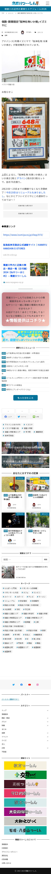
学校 (18, 609)
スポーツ (19, 596)
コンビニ (37, 592)
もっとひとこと (25, 397)
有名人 (27, 634)
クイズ (4, 740)
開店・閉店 (6, 718)
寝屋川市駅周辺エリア (13, 618)
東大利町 (7, 639)
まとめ (4, 729)
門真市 (20, 643)
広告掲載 (5, 859)
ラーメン (42, 596)
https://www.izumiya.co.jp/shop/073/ (23, 234)
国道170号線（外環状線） (29, 605)
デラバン (21, 178)
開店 (38, 643)
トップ (4, 710)
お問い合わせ (6, 863)
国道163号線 (9, 605)
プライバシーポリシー (10, 852)
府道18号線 (32, 630)
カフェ (26, 592)
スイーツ (7, 596)
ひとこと (40, 32)
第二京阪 (36, 639)
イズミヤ (29, 424)
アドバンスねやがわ (12, 424)
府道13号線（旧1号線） (13, 630)
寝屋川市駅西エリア (12, 622)
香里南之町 (8, 647)
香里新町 (7, 651)
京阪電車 (23, 601)
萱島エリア (8, 643)
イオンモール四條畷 (29, 588)
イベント (5, 736)
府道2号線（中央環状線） (14, 626)
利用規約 (5, 848)
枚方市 (19, 639)
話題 (6, 35)
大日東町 (7, 609)
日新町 (7, 634)
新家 (44, 630)
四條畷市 (35, 601)
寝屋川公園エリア (11, 613)
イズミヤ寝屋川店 (11, 428)
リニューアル (9, 601)
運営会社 (5, 855)
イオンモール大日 (11, 592)
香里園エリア (23, 647)
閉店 (30, 643)
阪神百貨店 (9, 435)
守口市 (27, 609)
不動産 (4, 752)
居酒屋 (27, 622)
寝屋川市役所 (28, 613)
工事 (37, 622)
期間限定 (39, 432)
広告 (3, 748)
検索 (45, 559)
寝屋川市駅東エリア (12, 432)
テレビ (31, 596)
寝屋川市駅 (28, 428)
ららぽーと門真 (10, 588)
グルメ (4, 721)
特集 (3, 725)
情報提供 (5, 714)
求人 (3, 744)
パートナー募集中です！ (10, 699)
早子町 (28, 432)
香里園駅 (37, 647)
